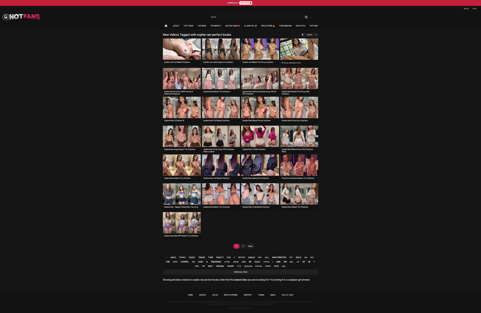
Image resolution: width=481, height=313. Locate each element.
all (291, 262)
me (250, 262)
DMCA (272, 295)
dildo (257, 262)
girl (260, 257)
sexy (210, 266)
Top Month (215, 26)
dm (306, 257)
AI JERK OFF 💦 (250, 26)
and (278, 262)
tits (239, 266)
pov (290, 257)
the (168, 262)
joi (298, 262)
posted (258, 266)
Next (250, 246)
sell (267, 257)
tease (201, 257)
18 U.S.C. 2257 (287, 295)
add (283, 266)
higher (230, 266)
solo (298, 257)
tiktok (266, 262)
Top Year (313, 26)
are (193, 262)
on (285, 262)
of (303, 262)
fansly (268, 266)
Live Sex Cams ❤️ (232, 26)
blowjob (248, 266)
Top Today (188, 26)
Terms (261, 295)
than (210, 257)
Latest (176, 26)
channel (185, 262)
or (203, 266)
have (200, 262)
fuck (276, 266)
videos (251, 257)
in (309, 262)
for (229, 257)
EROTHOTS (300, 26)
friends (182, 257)
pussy (192, 257)
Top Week (201, 26)
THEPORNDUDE (285, 26)
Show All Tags (240, 272)
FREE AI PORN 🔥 (268, 26)
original (220, 266)
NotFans (238, 308)
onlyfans (216, 262)
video (173, 257)
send (175, 262)
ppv (312, 257)
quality (220, 257)
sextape (241, 257)
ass (244, 262)
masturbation (279, 257)
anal (197, 266)
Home (166, 26)
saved (236, 262)
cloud (227, 262)
